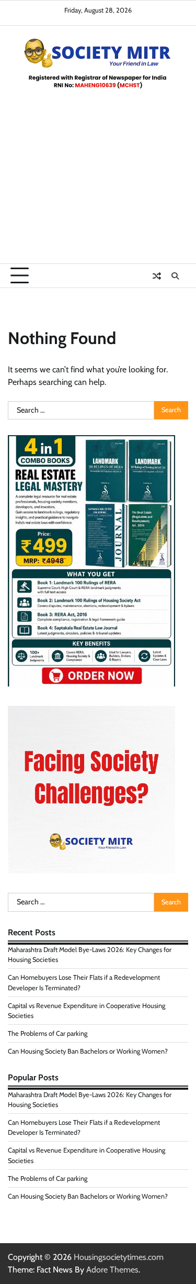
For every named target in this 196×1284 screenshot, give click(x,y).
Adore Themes (112, 1270)
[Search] (175, 276)
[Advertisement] (98, 187)
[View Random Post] (157, 276)
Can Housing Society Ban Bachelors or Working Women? (88, 1051)
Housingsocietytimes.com (119, 1257)
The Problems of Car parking (47, 1033)
